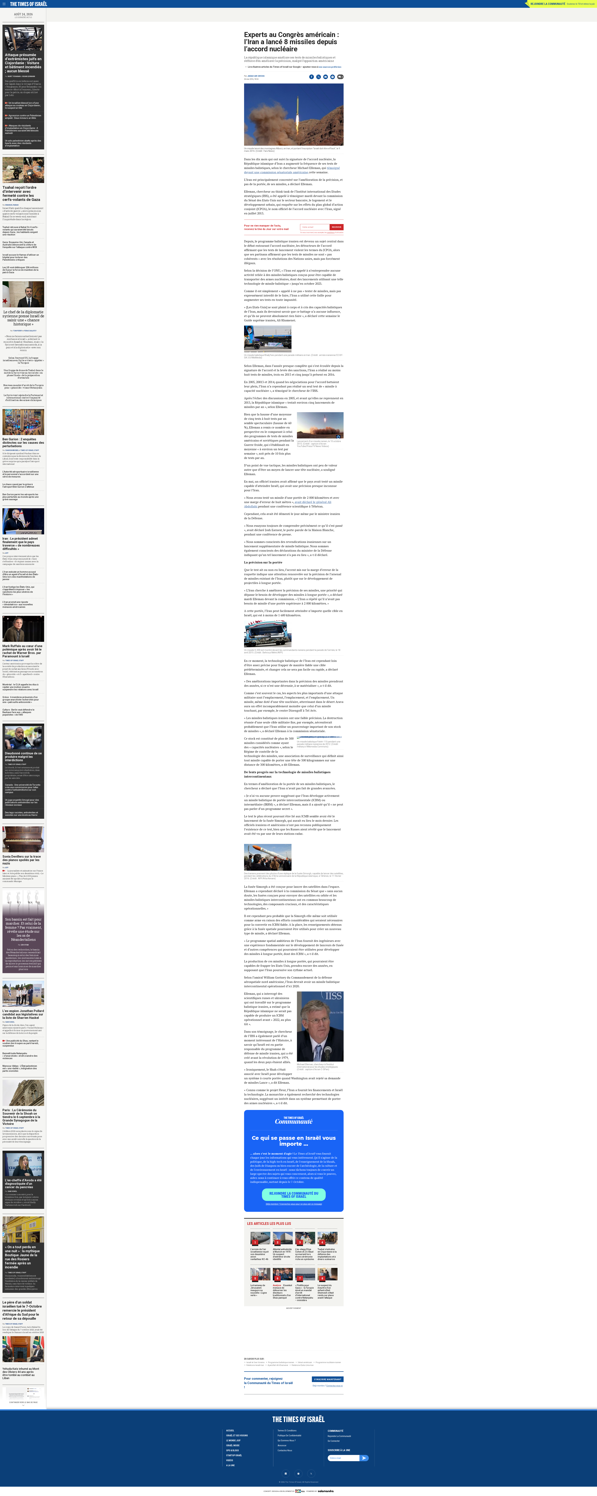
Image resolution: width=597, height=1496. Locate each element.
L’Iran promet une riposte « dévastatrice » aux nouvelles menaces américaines (17, 604)
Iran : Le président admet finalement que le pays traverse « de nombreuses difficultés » (21, 544)
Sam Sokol (9, 1022)
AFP (6, 553)
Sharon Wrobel (12, 450)
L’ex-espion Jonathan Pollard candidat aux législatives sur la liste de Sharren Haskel (23, 1014)
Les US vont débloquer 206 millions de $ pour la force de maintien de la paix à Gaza (20, 270)
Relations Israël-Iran (255, 1365)
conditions (331, 232)
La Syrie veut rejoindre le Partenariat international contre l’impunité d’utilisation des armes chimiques (23, 398)
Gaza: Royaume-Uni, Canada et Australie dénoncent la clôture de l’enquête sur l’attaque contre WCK (19, 244)
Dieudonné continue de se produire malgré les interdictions (23, 756)
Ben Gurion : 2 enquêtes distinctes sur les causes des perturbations (23, 442)
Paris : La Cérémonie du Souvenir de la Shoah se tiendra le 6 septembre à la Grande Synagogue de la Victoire (21, 1117)
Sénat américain (305, 1362)
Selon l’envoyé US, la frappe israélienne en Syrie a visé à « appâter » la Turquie (23, 360)
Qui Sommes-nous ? (287, 1440)
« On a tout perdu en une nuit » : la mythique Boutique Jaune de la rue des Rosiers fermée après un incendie (22, 1257)
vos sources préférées (330, 67)
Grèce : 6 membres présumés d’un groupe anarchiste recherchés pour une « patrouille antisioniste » (20, 699)
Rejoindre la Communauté (548, 3)
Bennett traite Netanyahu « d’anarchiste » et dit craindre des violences (19, 1056)
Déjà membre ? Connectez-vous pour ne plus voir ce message (294, 1203)
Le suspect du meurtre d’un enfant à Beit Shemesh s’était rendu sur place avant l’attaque (326, 1291)
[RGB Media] (300, 1491)
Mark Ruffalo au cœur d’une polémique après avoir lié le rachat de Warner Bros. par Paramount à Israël (22, 651)
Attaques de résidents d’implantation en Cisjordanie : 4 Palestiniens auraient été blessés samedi (22, 129)
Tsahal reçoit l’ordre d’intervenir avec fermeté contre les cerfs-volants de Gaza (21, 193)
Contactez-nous (285, 1450)
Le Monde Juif (233, 1440)
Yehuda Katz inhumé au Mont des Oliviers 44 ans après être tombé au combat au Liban (20, 1373)
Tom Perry (17, 331)
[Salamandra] (325, 1491)
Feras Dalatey (30, 331)
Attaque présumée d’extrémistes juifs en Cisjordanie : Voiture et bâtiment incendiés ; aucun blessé (23, 63)
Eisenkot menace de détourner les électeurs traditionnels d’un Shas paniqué (282, 1291)
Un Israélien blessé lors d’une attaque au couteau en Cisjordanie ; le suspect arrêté (23, 105)
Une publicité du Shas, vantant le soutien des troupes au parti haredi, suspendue (20, 1043)
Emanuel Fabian (12, 205)
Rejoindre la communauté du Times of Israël (293, 1195)
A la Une (230, 1465)
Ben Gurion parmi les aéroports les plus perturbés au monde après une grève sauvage (20, 497)
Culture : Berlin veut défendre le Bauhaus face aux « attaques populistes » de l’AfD (18, 712)
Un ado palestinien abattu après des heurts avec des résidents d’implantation (23, 143)
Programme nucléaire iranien (328, 1362)
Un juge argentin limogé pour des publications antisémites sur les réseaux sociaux (22, 802)
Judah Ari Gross (255, 76)
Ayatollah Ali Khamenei (278, 1365)
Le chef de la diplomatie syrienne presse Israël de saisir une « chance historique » (23, 318)
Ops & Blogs (232, 1450)
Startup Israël (234, 1455)
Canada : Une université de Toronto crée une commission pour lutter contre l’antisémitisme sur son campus (22, 789)
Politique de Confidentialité (289, 1435)
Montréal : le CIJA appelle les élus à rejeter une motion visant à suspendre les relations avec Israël (20, 687)
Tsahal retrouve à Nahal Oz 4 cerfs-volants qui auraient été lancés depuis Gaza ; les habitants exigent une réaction (20, 231)
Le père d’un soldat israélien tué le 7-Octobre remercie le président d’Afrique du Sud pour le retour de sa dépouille (22, 1310)
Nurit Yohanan (14, 76)
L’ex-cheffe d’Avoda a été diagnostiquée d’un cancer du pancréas (23, 1183)
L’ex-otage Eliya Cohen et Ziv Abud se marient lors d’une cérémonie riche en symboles (304, 1254)
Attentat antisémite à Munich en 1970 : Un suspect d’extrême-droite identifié (282, 1254)
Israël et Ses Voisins (255, 1362)
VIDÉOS (229, 1460)
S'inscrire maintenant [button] (327, 1379)
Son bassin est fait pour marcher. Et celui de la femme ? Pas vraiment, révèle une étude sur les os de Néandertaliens (23, 929)
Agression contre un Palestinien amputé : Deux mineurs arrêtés (23, 116)
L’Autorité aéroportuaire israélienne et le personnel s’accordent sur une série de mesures (20, 474)
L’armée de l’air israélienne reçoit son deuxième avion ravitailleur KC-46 (259, 1254)
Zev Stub (25, 945)
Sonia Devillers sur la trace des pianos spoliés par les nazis (21, 860)
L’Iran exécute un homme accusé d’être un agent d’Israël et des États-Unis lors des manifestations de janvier (20, 576)
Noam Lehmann (28, 76)
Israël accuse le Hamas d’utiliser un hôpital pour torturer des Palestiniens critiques (20, 257)
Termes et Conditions (287, 1430)
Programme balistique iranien (281, 1362)
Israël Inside (232, 1445)
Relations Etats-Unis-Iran (303, 1365)
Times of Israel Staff (30, 450)
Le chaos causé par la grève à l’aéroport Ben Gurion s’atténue (18, 485)
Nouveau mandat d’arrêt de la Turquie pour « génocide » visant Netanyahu (23, 386)
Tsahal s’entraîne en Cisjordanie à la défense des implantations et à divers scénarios (327, 1254)
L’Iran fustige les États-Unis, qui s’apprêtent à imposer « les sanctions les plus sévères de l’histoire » (18, 591)
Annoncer (282, 1445)
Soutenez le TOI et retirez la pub (581, 4)
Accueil (230, 1430)
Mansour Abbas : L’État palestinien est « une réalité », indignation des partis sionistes (19, 1068)
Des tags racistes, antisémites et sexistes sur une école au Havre (21, 813)
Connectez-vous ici (334, 1385)
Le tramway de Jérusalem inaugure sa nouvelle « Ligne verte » (258, 1290)
